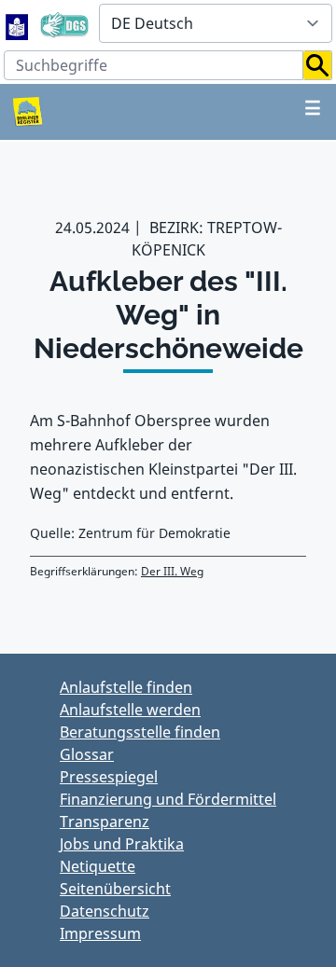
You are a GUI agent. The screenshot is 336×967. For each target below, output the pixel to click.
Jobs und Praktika (122, 844)
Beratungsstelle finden (140, 732)
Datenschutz (104, 911)
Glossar (87, 754)
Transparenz (104, 821)
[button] (317, 65)
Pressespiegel (109, 777)
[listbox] (215, 23)
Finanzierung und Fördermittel (168, 799)
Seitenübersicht (115, 888)
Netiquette (97, 866)
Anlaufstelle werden (130, 709)
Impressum (100, 933)
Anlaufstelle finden (126, 687)
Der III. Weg (172, 571)
